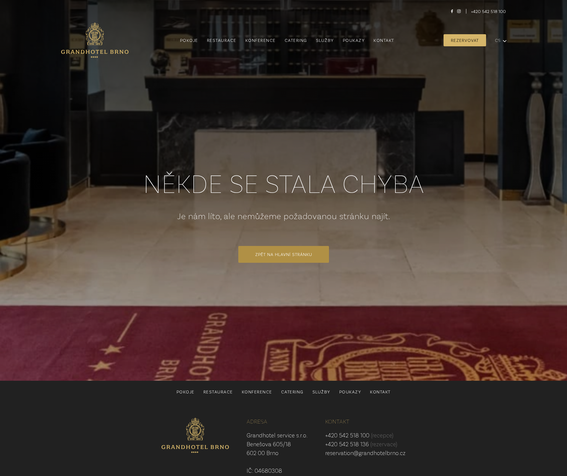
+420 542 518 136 (361, 443)
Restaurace (222, 40)
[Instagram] (459, 11)
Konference (260, 40)
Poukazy (354, 40)
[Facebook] (451, 11)
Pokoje (189, 40)
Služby (325, 40)
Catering (296, 40)
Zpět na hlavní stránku (283, 254)
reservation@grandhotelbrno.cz (365, 452)
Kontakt (384, 40)
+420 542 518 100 (359, 435)
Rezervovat (465, 40)
